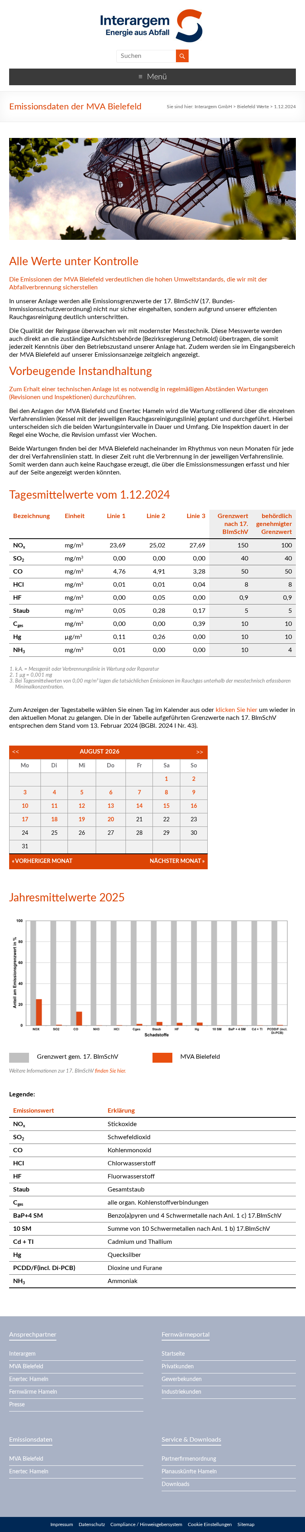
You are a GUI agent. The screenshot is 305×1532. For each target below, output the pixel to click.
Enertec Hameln (28, 1379)
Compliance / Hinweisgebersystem (146, 1524)
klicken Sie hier (236, 710)
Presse (17, 1405)
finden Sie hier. (110, 1071)
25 (54, 833)
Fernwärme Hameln (33, 1392)
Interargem (22, 1354)
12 (82, 806)
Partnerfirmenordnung (189, 1459)
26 (82, 833)
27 (111, 833)
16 (194, 806)
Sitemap (246, 1524)
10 (25, 806)
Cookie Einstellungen (210, 1524)
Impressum (61, 1524)
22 (166, 819)
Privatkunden (178, 1366)
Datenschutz (92, 1524)
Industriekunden (181, 1392)
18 (54, 819)
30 (194, 833)
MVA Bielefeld (26, 1366)
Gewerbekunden (182, 1379)
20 (111, 819)
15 (166, 806)
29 (166, 833)
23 (194, 819)
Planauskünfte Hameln (189, 1472)
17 (25, 819)
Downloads (175, 1484)
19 (82, 819)
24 (25, 833)
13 (111, 806)
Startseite (173, 1354)
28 (139, 833)
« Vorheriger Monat (42, 861)
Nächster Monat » (177, 861)
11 (54, 806)
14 (139, 806)
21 (139, 819)
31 (25, 846)
